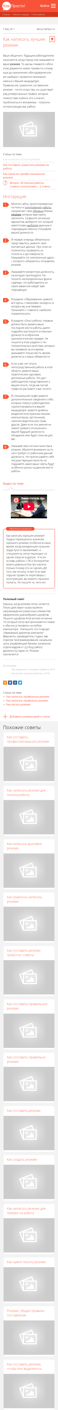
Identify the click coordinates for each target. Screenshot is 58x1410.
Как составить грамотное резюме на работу (26, 166)
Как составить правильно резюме (26, 1059)
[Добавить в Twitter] (20, 683)
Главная (6, 14)
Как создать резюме (22, 1159)
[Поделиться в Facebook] (15, 683)
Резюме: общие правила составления (25, 1313)
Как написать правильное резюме (27, 696)
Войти (44, 6)
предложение (33, 207)
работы (46, 207)
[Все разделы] (53, 6)
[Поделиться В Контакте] (10, 683)
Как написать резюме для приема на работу (26, 1210)
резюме (16, 214)
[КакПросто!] (13, 6)
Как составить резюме (24, 1110)
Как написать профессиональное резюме (24, 175)
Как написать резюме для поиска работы (26, 792)
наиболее (32, 225)
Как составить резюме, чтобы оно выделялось (24, 1366)
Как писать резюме (18, 704)
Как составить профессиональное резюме (28, 739)
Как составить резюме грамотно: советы (24, 952)
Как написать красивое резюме (24, 846)
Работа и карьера (21, 14)
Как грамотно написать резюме (24, 899)
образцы (38, 211)
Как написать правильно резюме (27, 700)
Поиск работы (38, 14)
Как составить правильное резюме (27, 1006)
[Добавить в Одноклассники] (5, 683)
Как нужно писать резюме (26, 1262)
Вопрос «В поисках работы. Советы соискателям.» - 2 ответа (30, 184)
